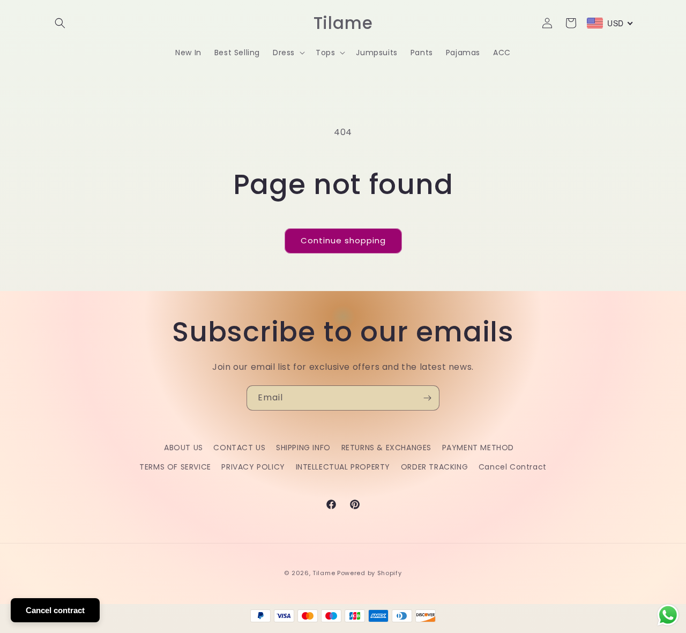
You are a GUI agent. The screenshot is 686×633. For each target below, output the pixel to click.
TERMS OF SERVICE (175, 466)
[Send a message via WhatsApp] (668, 615)
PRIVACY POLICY (253, 466)
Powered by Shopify (369, 573)
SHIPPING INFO (303, 447)
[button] (60, 23)
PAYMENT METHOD (478, 447)
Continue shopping (343, 240)
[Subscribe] (427, 398)
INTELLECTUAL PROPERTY (343, 466)
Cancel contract (55, 610)
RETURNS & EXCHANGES (386, 447)
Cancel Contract (513, 466)
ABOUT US (183, 447)
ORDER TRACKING (434, 466)
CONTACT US (239, 447)
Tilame (323, 573)
